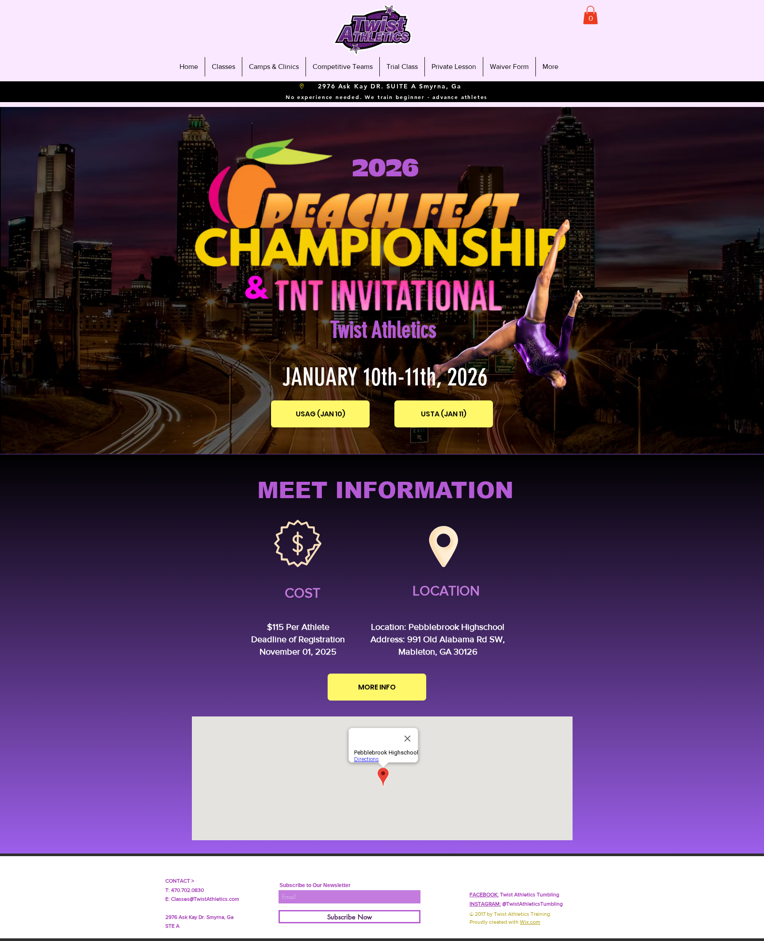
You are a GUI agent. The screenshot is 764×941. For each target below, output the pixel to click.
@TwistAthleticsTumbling (516, 904)
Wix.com (530, 922)
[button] (590, 15)
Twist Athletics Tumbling (514, 894)
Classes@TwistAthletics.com (205, 899)
